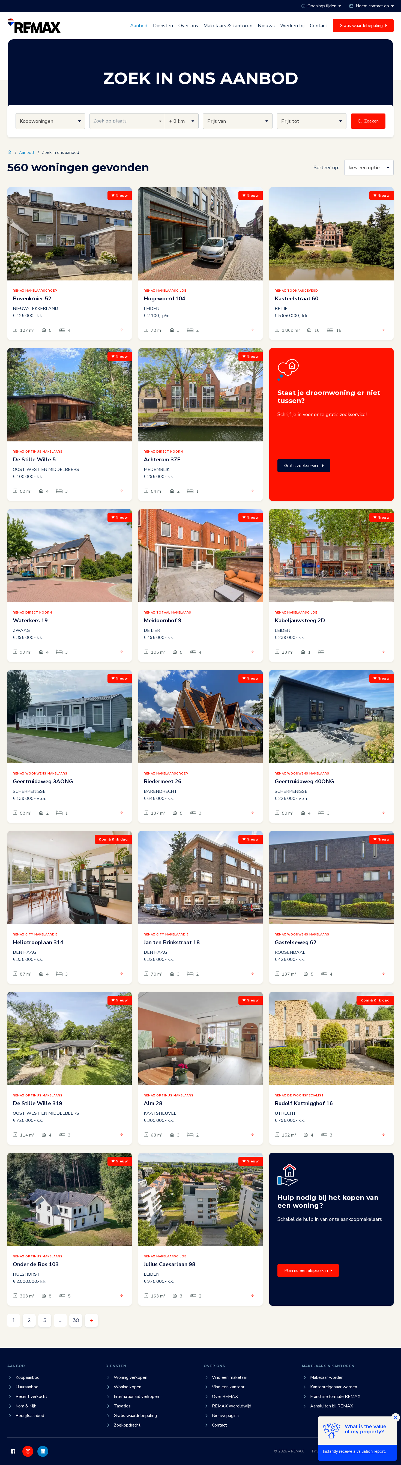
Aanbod (139, 25)
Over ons (188, 25)
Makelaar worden (326, 1377)
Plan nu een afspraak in (306, 1270)
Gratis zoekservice (301, 466)
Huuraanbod (27, 1387)
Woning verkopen (130, 1377)
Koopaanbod (28, 1377)
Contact (318, 25)
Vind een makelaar (229, 1377)
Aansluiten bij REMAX (331, 1406)
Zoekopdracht (127, 1425)
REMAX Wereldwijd (231, 1406)
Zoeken (371, 121)
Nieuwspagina (225, 1416)
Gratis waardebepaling (135, 1416)
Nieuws (266, 25)
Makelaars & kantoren (228, 25)
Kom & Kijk (26, 1406)
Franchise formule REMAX (335, 1397)
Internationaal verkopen (136, 1397)
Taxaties (122, 1406)
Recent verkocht (31, 1397)
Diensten (163, 25)
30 (76, 1320)
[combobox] (127, 121)
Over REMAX (225, 1397)
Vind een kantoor (228, 1387)
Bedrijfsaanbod (30, 1416)
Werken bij (292, 25)
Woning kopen (127, 1387)
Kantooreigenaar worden (333, 1387)
